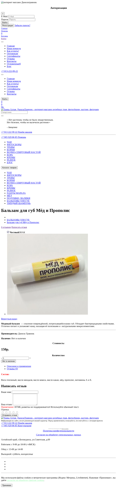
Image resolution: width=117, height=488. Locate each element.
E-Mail (4, 16)
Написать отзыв (19, 227)
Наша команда (14, 48)
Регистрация (7, 25)
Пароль (4, 19)
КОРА (10, 155)
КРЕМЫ (11, 157)
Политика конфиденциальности (58, 431)
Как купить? (13, 51)
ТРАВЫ (11, 147)
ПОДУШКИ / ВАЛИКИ (18, 198)
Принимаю (6, 485)
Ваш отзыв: (6, 404)
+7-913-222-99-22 (9, 71)
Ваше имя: (6, 392)
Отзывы (11, 58)
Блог (9, 66)
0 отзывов (6, 227)
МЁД (9, 195)
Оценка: (5, 409)
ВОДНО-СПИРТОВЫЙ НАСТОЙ (24, 152)
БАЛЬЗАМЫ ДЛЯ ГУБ (18, 201)
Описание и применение (19, 366)
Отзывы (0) (12, 369)
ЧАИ (9, 142)
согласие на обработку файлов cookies (25, 480)
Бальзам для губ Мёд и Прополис (23, 222)
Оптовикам (12, 53)
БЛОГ (10, 162)
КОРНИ (11, 149)
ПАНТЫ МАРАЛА (16, 193)
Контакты (11, 61)
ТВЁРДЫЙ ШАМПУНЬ (19, 203)
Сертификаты (13, 56)
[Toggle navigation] (2, 74)
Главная (11, 46)
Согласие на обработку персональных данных (58, 435)
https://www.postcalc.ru (65, 428)
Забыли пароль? (22, 25)
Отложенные (14, 64)
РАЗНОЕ (11, 160)
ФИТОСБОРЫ (14, 144)
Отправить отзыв (9, 415)
